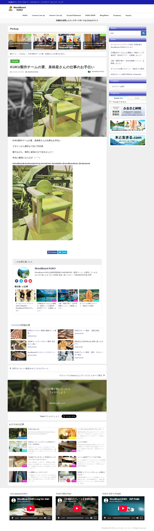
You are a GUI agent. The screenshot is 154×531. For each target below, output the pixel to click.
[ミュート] (45, 518)
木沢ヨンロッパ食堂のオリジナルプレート (30, 368)
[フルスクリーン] (49, 518)
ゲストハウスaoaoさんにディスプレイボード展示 (80, 375)
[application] (31, 508)
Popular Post (118, 98)
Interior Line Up (55, 15)
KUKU (25, 15)
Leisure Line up (38, 15)
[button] (11, 42)
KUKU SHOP (90, 15)
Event (137, 98)
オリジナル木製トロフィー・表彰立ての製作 (127, 69)
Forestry (15, 61)
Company (117, 15)
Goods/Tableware (74, 15)
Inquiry (128, 15)
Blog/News (104, 15)
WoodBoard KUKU (98, 71)
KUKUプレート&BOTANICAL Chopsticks (126, 74)
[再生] (12, 518)
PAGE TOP (148, 513)
